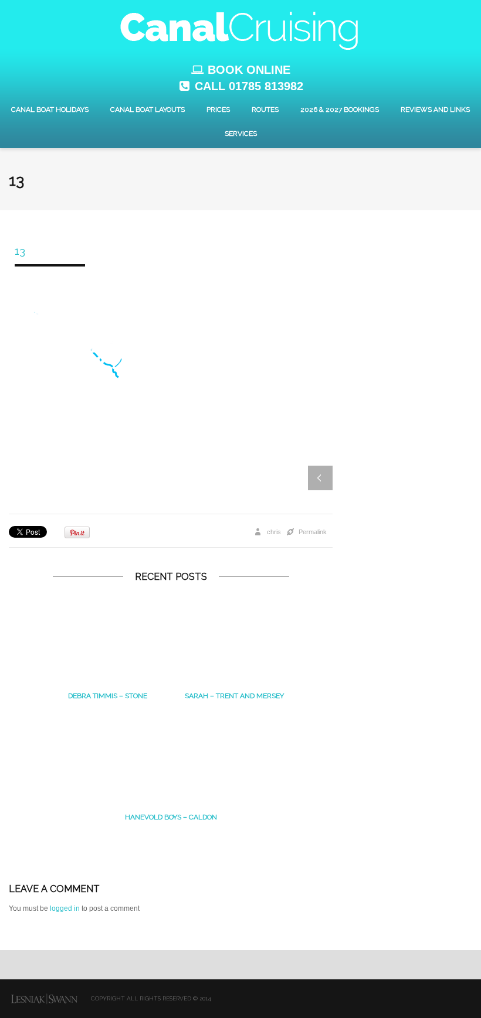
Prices (218, 109)
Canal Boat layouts (147, 109)
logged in (65, 908)
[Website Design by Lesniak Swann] (44, 998)
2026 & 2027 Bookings (339, 109)
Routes (265, 109)
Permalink (313, 531)
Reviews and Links (435, 109)
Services (241, 133)
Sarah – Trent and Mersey (234, 696)
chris (274, 531)
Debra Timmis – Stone (107, 696)
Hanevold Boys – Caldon (171, 817)
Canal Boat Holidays (50, 109)
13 (20, 251)
